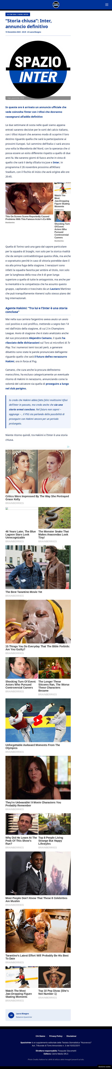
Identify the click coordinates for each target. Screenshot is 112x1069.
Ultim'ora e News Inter (17, 14)
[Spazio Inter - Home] (56, 4)
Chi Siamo (40, 1036)
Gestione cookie (104, 1067)
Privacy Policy (55, 1036)
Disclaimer (71, 1036)
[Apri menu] (106, 4)
